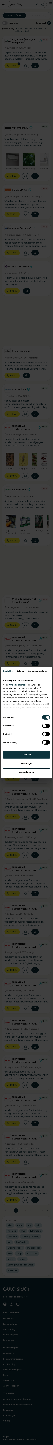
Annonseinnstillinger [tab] (38, 671)
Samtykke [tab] (8, 671)
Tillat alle (26, 754)
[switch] (46, 726)
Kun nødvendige (26, 772)
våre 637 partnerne (18, 685)
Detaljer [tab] (20, 671)
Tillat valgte (26, 763)
